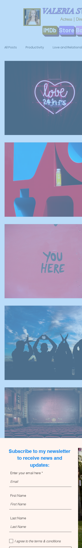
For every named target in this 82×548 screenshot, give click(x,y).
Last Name (18, 518)
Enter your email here (25, 473)
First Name (18, 495)
